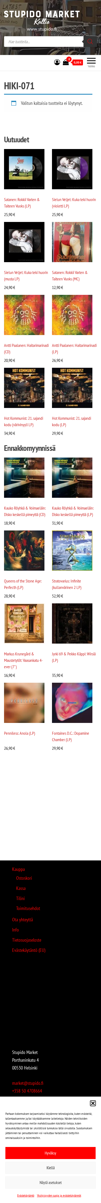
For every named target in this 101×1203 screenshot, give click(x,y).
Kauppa (18, 869)
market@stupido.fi (27, 1083)
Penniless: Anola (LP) (19, 733)
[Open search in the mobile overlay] (50, 41)
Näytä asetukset (51, 1182)
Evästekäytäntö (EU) (28, 950)
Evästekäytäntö (25, 1195)
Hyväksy (50, 1153)
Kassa (21, 888)
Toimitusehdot (28, 908)
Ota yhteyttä (22, 919)
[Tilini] (57, 62)
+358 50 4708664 (27, 1091)
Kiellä (51, 1167)
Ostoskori (24, 878)
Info (15, 930)
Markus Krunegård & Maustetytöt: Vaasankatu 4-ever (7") (23, 660)
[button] (93, 1103)
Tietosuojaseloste (26, 940)
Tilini (20, 898)
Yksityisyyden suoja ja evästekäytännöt (59, 1195)
